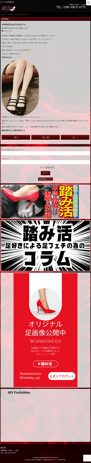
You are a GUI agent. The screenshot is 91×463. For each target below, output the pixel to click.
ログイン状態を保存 (47, 167)
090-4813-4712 (10, 453)
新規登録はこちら (45, 179)
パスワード (5, 159)
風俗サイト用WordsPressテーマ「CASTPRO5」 (51, 460)
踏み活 (45, 457)
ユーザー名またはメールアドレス (12, 150)
